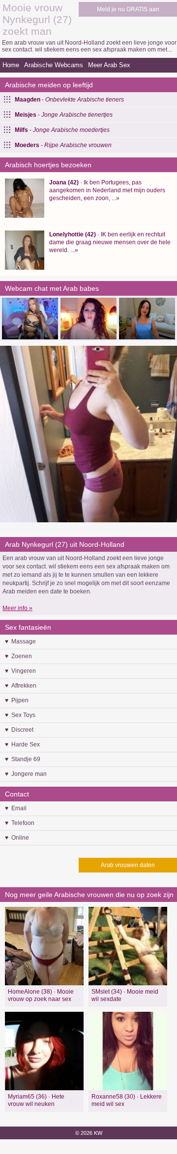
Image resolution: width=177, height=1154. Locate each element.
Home (10, 65)
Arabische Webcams (53, 65)
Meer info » (17, 608)
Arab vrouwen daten (128, 865)
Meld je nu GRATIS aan (128, 9)
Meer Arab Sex (109, 65)
